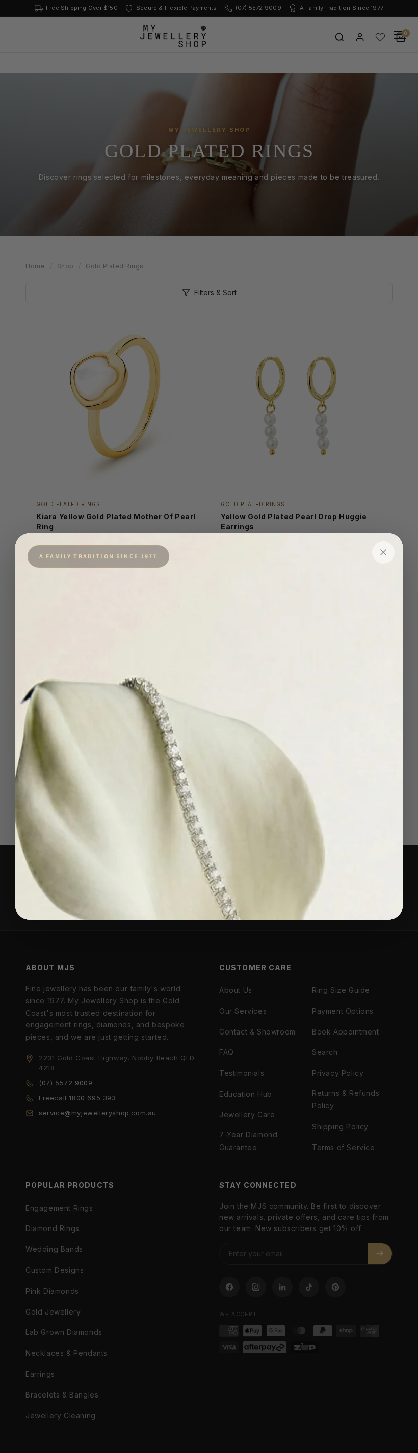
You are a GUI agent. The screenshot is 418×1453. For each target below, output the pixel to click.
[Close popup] (383, 552)
